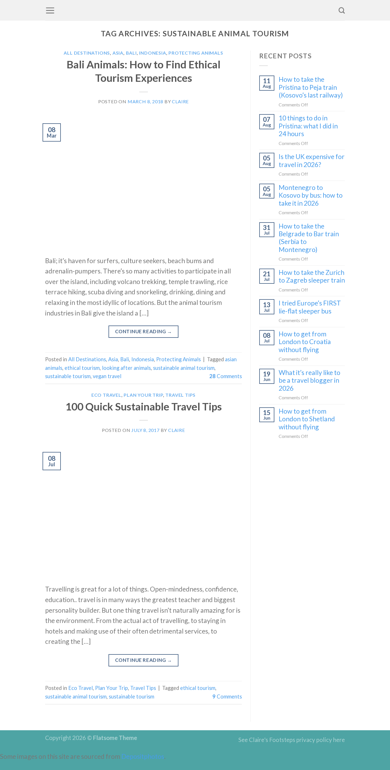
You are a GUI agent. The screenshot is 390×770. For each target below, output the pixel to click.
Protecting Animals (195, 52)
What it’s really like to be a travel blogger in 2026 (309, 380)
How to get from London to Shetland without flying (307, 419)
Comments (225, 376)
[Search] (342, 10)
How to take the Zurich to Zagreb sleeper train (312, 276)
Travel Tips (180, 395)
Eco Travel (106, 395)
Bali (131, 52)
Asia (117, 52)
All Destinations (87, 52)
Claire (180, 101)
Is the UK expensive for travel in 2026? (312, 160)
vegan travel (107, 376)
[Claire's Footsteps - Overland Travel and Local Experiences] (195, 10)
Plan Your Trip (143, 395)
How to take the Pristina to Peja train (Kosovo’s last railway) (311, 87)
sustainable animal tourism (183, 368)
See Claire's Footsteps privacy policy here (291, 739)
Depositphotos (142, 756)
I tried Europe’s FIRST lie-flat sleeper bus (310, 307)
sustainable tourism (68, 376)
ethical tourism (82, 368)
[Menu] (50, 10)
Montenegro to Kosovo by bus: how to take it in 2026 (311, 195)
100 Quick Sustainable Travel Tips (143, 406)
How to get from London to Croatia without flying (305, 342)
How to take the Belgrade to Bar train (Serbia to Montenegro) (309, 237)
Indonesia (152, 52)
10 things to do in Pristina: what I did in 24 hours (308, 126)
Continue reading (143, 331)
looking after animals (126, 368)
